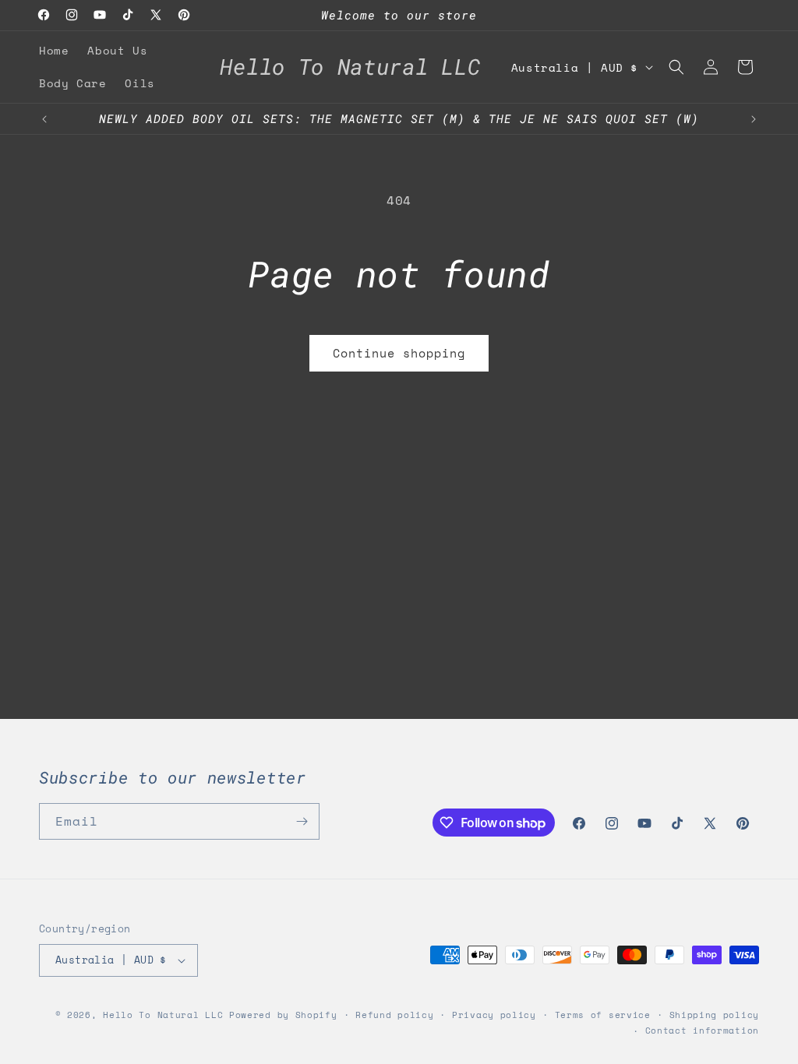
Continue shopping (399, 352)
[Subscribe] (301, 821)
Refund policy (394, 1015)
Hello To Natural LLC (163, 1015)
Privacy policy (494, 1015)
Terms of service (603, 1015)
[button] (676, 67)
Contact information (702, 1030)
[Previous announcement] (44, 119)
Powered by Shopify (283, 1015)
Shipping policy (714, 1015)
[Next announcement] (753, 119)
